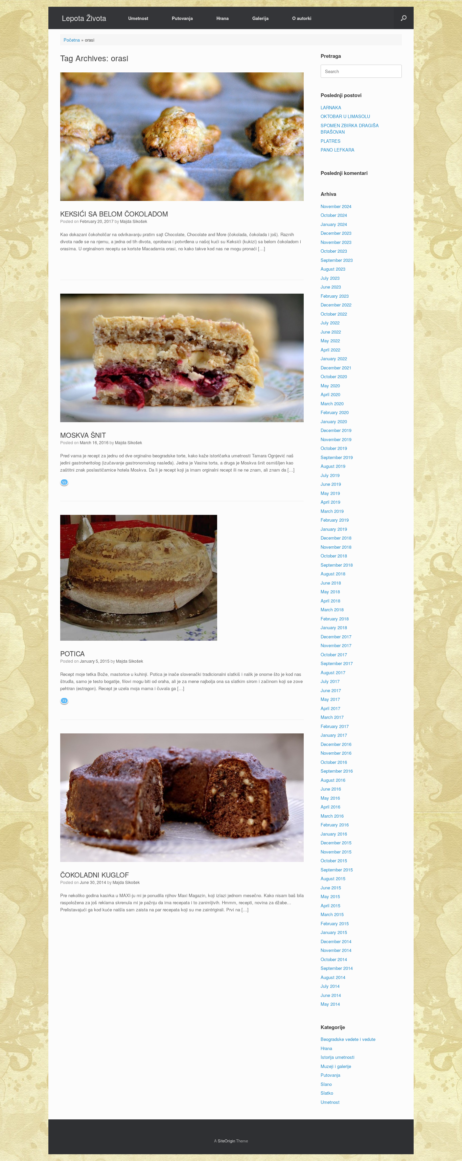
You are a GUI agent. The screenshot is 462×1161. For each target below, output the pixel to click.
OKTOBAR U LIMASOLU (345, 116)
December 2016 (336, 744)
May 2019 (330, 493)
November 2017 (336, 645)
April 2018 (330, 600)
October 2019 (334, 448)
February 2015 (335, 923)
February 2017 (335, 726)
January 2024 (334, 224)
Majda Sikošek (133, 221)
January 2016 (334, 833)
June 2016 (331, 789)
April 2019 (330, 502)
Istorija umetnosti (337, 1057)
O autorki (301, 18)
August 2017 (333, 672)
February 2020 (335, 412)
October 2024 (334, 215)
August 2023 (333, 269)
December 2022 (336, 304)
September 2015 (337, 869)
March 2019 (332, 511)
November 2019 (336, 439)
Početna (72, 40)
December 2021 (336, 367)
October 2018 (334, 555)
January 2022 (334, 358)
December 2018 (336, 537)
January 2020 (334, 421)
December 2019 (336, 430)
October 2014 (334, 959)
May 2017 (330, 699)
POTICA (72, 653)
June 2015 (331, 887)
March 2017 (332, 717)
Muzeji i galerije (336, 1066)
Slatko (327, 1093)
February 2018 (335, 618)
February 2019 (335, 520)
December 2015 (336, 842)
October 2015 (334, 860)
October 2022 (334, 314)
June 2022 (331, 331)
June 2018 (331, 582)
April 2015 (330, 905)
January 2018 (334, 627)
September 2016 (337, 771)
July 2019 (330, 475)
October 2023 (334, 251)
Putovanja (182, 18)
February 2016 (335, 824)
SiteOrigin (226, 1140)
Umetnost (138, 18)
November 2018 (336, 547)
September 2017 (337, 663)
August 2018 (333, 573)
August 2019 (333, 466)
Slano (326, 1084)
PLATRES (331, 141)
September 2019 (337, 457)
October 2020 (334, 376)
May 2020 (330, 385)
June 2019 (331, 484)
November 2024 (336, 206)
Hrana (222, 18)
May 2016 (330, 798)
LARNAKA (331, 107)
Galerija (260, 18)
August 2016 (333, 780)
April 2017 (330, 708)
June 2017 (331, 690)
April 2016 (330, 806)
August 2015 (333, 878)
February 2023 (335, 296)
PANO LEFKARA (337, 149)
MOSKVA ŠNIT (83, 435)
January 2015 (334, 932)
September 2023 (337, 260)
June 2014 (331, 995)
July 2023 (330, 278)
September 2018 (337, 565)
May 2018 (330, 591)
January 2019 (334, 529)
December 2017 (336, 636)
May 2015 (330, 896)
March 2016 (332, 816)
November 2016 (336, 753)
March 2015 (332, 914)
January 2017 (334, 735)
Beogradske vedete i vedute (348, 1039)
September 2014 (337, 968)
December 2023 (336, 233)
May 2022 (330, 340)
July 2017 (330, 681)
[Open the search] (404, 18)
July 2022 (330, 322)
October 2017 (334, 654)
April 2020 (330, 394)
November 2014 (336, 950)
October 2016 (334, 762)
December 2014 (336, 941)
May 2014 (330, 1004)
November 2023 (336, 242)
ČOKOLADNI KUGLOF (94, 875)
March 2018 (332, 609)
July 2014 (330, 986)
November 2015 (336, 851)
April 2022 (330, 349)
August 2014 (333, 977)
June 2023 (331, 286)
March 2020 (332, 403)
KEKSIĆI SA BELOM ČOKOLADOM (114, 214)
